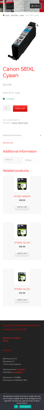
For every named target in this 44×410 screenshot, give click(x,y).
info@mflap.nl (18, 372)
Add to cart (20, 108)
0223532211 (21, 369)
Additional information (12, 135)
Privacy (5, 341)
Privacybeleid (25, 406)
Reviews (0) (8, 143)
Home (7, 15)
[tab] (22, 135)
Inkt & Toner (14, 15)
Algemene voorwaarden (12, 338)
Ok (16, 406)
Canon (22, 15)
